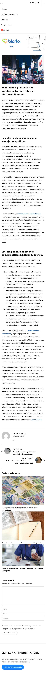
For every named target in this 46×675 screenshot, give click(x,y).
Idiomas (4, 9)
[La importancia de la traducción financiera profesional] (23, 490)
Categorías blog (6, 25)
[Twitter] (33, 2)
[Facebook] (30, 2)
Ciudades (4, 19)
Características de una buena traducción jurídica (22, 543)
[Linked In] (35, 2)
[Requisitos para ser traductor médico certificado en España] (23, 555)
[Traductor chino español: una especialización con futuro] (7, 451)
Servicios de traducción (9, 14)
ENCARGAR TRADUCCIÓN (13, 667)
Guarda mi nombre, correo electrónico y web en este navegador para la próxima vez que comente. (21, 627)
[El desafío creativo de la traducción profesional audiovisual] (38, 460)
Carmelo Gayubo (19, 433)
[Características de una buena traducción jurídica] (23, 525)
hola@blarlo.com (18, 436)
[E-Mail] (38, 2)
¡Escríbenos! (37, 420)
